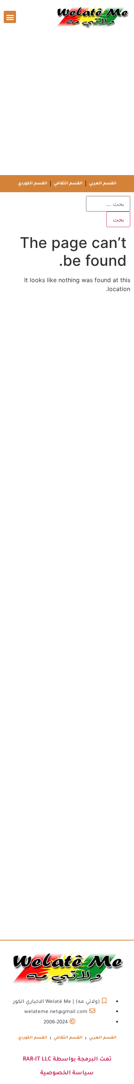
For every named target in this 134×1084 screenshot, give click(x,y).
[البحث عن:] (108, 204)
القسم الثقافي (68, 183)
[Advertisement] (67, 104)
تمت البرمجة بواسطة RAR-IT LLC (67, 1059)
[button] (10, 17)
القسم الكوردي (32, 183)
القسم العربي (103, 183)
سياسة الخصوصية (67, 1073)
